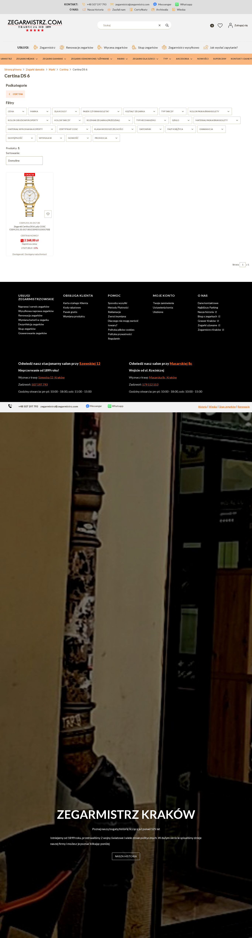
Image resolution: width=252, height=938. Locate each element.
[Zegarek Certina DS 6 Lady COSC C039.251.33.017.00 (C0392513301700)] (29, 196)
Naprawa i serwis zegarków (33, 306)
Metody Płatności (118, 307)
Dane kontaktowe (208, 303)
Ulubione (158, 311)
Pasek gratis (70, 311)
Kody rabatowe (72, 307)
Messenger (95, 406)
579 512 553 (150, 384)
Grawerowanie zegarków (32, 333)
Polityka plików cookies (121, 329)
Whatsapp (117, 406)
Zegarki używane (208, 325)
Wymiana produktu (74, 316)
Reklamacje (114, 311)
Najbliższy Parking (208, 307)
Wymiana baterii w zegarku (33, 319)
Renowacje (244, 406)
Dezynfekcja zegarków (31, 324)
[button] (167, 25)
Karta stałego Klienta (75, 303)
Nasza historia (206, 311)
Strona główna (12, 69)
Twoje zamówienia (163, 303)
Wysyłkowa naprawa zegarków (36, 311)
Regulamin (114, 338)
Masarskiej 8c (181, 364)
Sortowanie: (13, 153)
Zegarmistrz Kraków (210, 329)
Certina (64, 69)
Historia (202, 406)
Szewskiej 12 (89, 364)
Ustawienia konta (163, 307)
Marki (52, 69)
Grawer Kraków (207, 320)
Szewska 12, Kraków (51, 377)
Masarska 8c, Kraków (163, 377)
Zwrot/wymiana (117, 316)
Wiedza (213, 406)
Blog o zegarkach (208, 316)
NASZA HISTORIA (126, 856)
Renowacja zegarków (30, 315)
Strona (235, 264)
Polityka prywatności (120, 334)
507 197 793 (40, 384)
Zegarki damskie (35, 69)
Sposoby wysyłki (117, 303)
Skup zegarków (27, 328)
